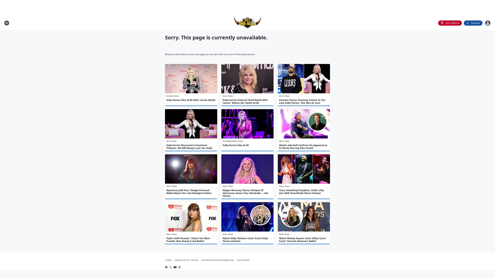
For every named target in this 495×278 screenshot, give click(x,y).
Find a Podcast (243, 260)
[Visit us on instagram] (179, 267)
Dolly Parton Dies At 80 (236, 145)
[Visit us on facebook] (166, 267)
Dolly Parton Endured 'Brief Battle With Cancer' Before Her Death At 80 (245, 101)
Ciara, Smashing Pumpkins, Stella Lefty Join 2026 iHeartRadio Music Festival (301, 191)
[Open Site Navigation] (6, 23)
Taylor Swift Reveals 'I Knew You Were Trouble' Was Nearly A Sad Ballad (188, 239)
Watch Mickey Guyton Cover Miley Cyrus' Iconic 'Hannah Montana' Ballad (302, 239)
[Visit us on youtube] (175, 267)
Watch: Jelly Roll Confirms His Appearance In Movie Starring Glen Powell (303, 146)
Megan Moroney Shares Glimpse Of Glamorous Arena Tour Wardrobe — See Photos (245, 193)
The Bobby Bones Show (233, 141)
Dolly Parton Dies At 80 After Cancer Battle (190, 100)
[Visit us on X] (170, 267)
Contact (168, 260)
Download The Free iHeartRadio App (217, 260)
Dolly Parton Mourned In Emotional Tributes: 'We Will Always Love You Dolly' (189, 146)
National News (172, 96)
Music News (228, 96)
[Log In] (488, 23)
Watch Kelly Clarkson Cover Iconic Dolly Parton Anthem (245, 239)
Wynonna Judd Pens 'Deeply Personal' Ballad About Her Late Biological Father (189, 191)
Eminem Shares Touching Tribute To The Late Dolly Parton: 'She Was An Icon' (302, 101)
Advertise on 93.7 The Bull (186, 260)
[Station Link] (247, 23)
